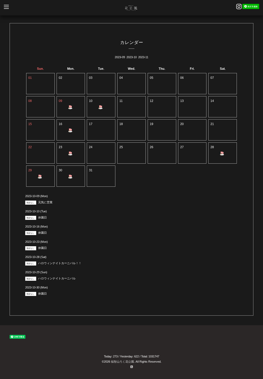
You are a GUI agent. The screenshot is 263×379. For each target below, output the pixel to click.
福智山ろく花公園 (122, 361)
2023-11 (143, 57)
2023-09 (120, 57)
